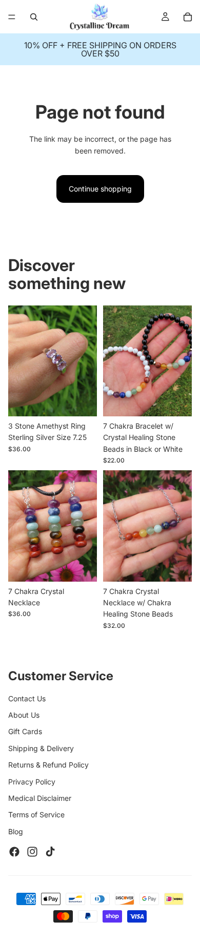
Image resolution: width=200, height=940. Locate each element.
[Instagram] (32, 852)
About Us (23, 715)
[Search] (34, 17)
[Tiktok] (50, 852)
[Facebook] (14, 852)
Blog (15, 831)
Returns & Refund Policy (48, 764)
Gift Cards (25, 731)
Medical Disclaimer (39, 798)
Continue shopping (100, 188)
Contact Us (27, 698)
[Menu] (12, 17)
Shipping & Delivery (41, 748)
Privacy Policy (31, 781)
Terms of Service (36, 814)
